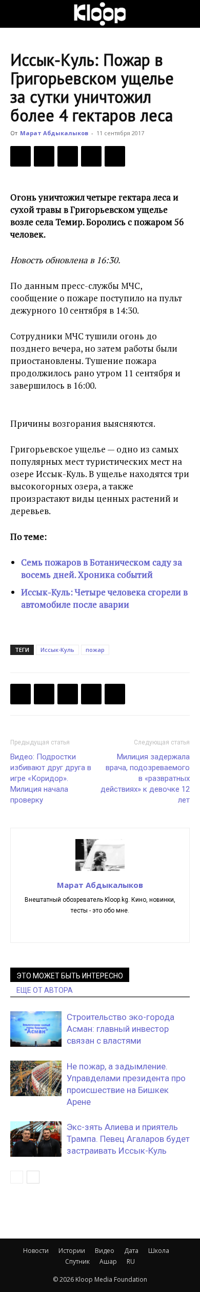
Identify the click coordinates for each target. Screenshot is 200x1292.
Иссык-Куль (57, 649)
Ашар (108, 1261)
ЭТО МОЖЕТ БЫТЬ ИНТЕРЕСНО (69, 976)
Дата (131, 1250)
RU (131, 1261)
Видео (104, 1250)
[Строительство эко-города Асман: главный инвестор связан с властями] (36, 1029)
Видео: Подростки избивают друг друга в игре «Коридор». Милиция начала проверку (50, 778)
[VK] (67, 156)
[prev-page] (16, 1177)
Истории (71, 1250)
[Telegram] (91, 156)
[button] (17, 14)
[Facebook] (20, 156)
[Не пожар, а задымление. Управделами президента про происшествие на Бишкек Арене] (36, 1078)
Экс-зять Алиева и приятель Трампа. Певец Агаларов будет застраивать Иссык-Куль (128, 1139)
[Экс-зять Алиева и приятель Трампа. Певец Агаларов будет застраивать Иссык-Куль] (36, 1139)
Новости (36, 1250)
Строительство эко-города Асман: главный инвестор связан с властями (120, 1029)
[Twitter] (44, 156)
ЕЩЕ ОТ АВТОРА (44, 990)
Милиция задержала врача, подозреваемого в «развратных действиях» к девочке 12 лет (145, 778)
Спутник (77, 1261)
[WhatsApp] (115, 156)
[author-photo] (100, 870)
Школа (158, 1250)
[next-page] (33, 1177)
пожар (95, 649)
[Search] (185, 14)
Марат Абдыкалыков (54, 133)
